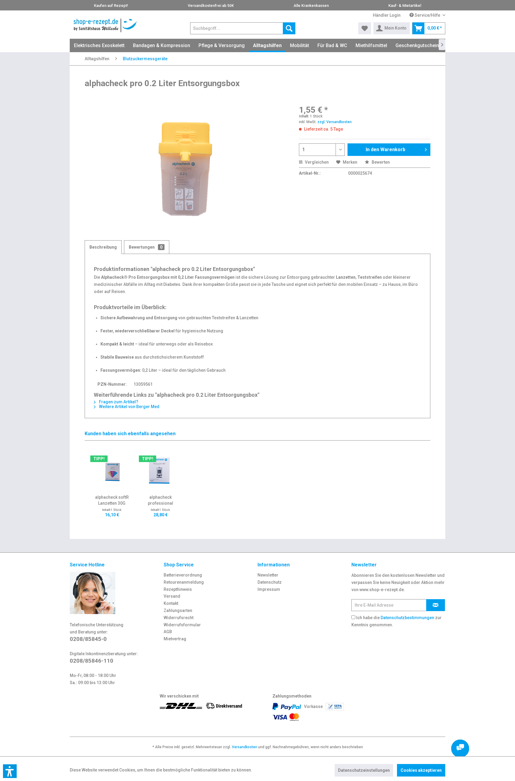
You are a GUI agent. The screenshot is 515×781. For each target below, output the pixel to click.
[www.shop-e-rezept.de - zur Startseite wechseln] (105, 25)
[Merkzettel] (364, 28)
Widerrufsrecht (178, 617)
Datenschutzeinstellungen (364, 770)
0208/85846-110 (91, 660)
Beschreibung (103, 247)
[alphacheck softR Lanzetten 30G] (112, 470)
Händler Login (387, 15)
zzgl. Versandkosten (334, 122)
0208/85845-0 (88, 639)
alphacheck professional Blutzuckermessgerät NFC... (160, 500)
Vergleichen (316, 162)
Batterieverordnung (183, 575)
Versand (172, 596)
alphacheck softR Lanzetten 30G (112, 500)
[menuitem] (386, 15)
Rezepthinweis (178, 589)
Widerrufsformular (182, 624)
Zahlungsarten (178, 610)
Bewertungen (145, 247)
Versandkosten (244, 747)
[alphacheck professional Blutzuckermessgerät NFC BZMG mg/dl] (160, 470)
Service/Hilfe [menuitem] (427, 15)
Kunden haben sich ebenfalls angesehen (130, 433)
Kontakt (171, 603)
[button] (10, 771)
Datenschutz (270, 582)
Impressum (269, 589)
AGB (168, 631)
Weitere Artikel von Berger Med (128, 406)
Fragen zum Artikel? (118, 401)
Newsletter (268, 575)
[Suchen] (289, 28)
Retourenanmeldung (184, 582)
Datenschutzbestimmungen (407, 617)
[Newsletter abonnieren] (435, 605)
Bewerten (380, 162)
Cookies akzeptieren (421, 770)
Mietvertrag (175, 638)
